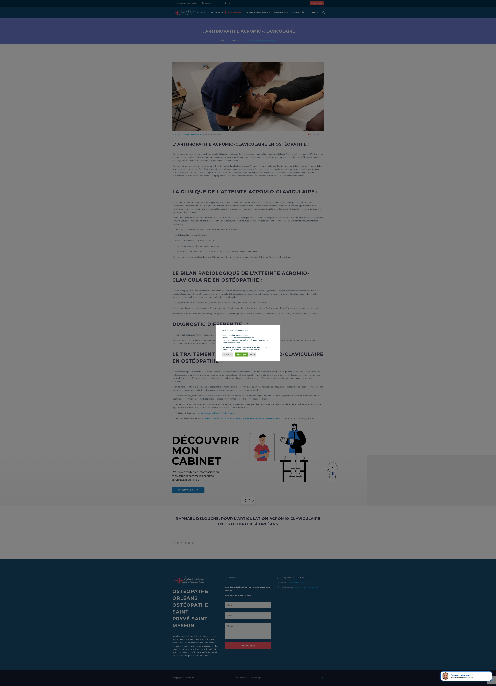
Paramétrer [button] (227, 354)
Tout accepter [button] (241, 354)
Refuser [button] (252, 354)
